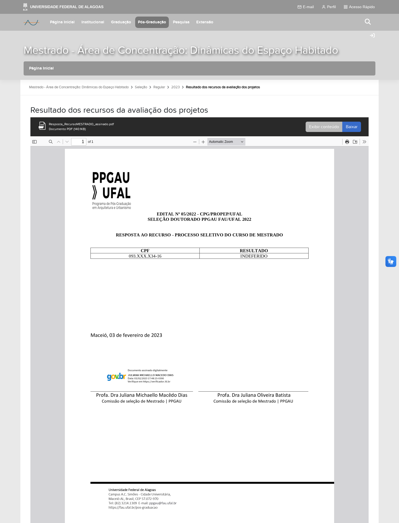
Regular (159, 87)
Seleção (141, 87)
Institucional (92, 22)
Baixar (351, 127)
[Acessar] (372, 35)
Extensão (204, 22)
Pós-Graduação (152, 22)
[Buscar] (368, 22)
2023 (175, 87)
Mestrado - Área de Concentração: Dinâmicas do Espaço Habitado (181, 50)
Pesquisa (181, 22)
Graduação (121, 22)
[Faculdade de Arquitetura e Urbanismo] (31, 22)
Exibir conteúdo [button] (324, 127)
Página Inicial (62, 22)
